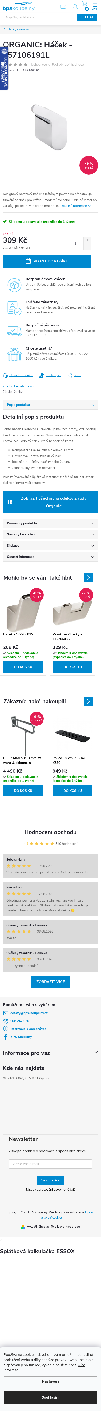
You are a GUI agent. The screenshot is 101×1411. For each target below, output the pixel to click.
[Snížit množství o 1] (87, 247)
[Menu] (95, 6)
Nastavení (50, 1381)
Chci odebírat (50, 1180)
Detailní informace (74, 206)
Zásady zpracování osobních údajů (50, 1189)
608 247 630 (19, 1021)
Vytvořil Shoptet (38, 1227)
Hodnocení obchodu (50, 832)
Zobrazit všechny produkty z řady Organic (53, 502)
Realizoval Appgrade (65, 1227)
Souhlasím (50, 1397)
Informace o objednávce (28, 1029)
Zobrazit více (50, 981)
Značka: (19, 386)
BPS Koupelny (21, 1037)
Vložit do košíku (51, 261)
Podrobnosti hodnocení (69, 65)
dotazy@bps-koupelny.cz (29, 1013)
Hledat (87, 17)
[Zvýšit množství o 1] (87, 240)
